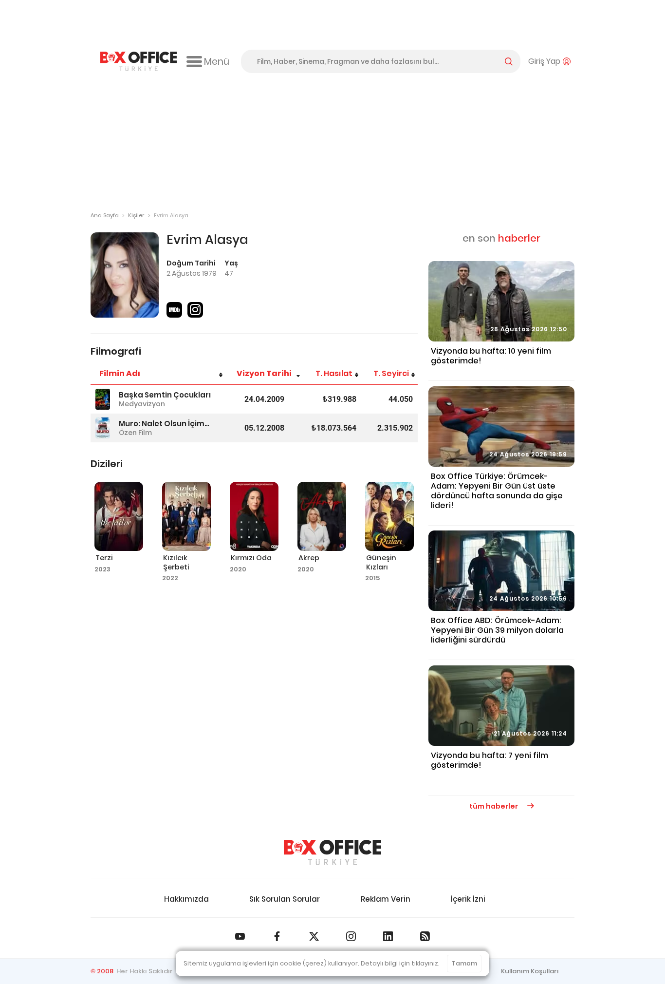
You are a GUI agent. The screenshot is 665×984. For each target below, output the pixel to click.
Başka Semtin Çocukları (165, 395)
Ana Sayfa (105, 215)
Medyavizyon (142, 404)
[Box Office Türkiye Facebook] (277, 936)
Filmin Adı (119, 373)
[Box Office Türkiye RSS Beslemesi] (425, 936)
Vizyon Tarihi (264, 373)
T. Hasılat (333, 373)
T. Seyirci (391, 373)
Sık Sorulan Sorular (284, 899)
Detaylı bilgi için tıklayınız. (400, 963)
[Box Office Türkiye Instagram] (351, 936)
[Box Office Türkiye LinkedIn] (388, 936)
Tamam (464, 963)
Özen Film (135, 432)
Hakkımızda (186, 899)
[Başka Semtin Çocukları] (102, 399)
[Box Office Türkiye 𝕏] (314, 936)
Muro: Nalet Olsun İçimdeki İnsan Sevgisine (165, 423)
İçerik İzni (468, 899)
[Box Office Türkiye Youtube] (240, 936)
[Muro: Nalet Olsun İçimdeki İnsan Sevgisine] (102, 427)
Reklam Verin (385, 899)
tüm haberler (494, 806)
